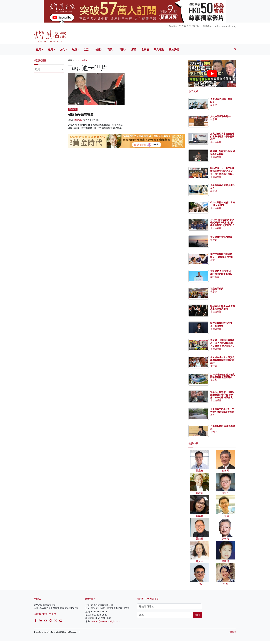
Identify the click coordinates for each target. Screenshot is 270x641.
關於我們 (174, 49)
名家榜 (145, 49)
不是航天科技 (216, 288)
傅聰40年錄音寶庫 (80, 115)
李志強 (213, 291)
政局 (38, 49)
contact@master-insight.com (105, 621)
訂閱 (197, 614)
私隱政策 (232, 632)
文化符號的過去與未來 (221, 116)
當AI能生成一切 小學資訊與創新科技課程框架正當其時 (222, 360)
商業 (110, 49)
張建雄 (213, 240)
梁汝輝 (213, 366)
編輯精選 (214, 277)
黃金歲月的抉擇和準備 (221, 237)
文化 (62, 49)
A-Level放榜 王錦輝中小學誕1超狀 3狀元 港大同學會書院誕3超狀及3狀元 (222, 222)
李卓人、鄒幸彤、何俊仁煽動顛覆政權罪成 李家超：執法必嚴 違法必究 (222, 395)
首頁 (70, 60)
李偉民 (213, 380)
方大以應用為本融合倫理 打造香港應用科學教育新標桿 (222, 136)
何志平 (213, 119)
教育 (50, 49)
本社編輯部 (215, 142)
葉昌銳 (213, 105)
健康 (98, 49)
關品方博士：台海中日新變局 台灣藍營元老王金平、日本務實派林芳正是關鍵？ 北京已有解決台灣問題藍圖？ (222, 174)
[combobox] (49, 69)
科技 (122, 49)
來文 (212, 260)
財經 (74, 49)
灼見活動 (159, 49)
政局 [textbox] (37, 69)
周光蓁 (78, 120)
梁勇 (212, 415)
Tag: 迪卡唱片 (81, 60)
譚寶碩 (213, 191)
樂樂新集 (73, 109)
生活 (86, 49)
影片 (133, 49)
